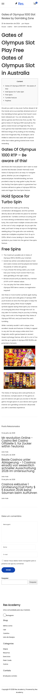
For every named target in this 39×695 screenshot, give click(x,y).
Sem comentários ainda (23, 27)
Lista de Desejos (9, 637)
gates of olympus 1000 (24, 187)
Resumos (6, 653)
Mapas (5, 649)
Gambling (8, 114)
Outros (5, 664)
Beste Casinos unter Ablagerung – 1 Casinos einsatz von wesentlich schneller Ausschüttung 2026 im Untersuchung (19, 465)
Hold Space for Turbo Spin (14, 92)
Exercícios (6, 656)
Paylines (8, 101)
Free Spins (8, 95)
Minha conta (7, 626)
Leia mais (5, 452)
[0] (34, 3)
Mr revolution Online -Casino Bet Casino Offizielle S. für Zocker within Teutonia (17, 442)
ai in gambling (13, 405)
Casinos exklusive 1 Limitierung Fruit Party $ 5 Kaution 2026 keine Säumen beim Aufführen (19, 488)
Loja (4, 630)
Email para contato (10, 676)
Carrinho (6, 633)
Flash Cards (7, 660)
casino (9, 27)
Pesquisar (5, 578)
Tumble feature (11, 98)
